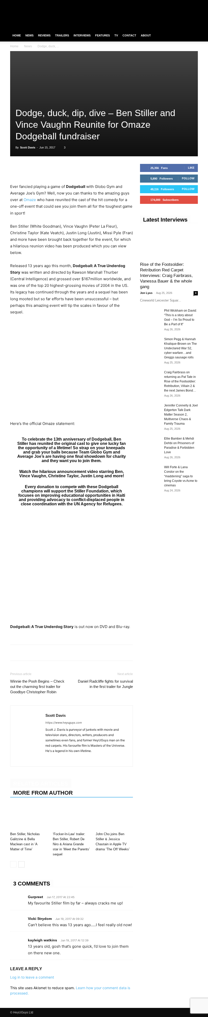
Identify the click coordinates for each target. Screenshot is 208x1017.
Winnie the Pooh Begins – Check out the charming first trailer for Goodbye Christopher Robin (37, 686)
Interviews (82, 35)
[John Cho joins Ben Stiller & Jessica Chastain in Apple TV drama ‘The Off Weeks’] (114, 817)
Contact (129, 35)
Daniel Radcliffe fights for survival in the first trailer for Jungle (105, 684)
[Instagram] (177, 3)
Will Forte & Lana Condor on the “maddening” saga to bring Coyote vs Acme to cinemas (180, 476)
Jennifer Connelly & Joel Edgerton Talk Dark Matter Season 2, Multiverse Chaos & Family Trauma (181, 414)
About (146, 35)
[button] (192, 35)
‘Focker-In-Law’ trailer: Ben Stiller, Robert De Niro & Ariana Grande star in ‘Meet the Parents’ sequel (71, 844)
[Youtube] (194, 3)
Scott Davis (27, 147)
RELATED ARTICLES (40, 784)
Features (102, 35)
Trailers (62, 35)
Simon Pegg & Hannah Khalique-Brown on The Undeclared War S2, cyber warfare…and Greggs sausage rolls (180, 348)
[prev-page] (13, 864)
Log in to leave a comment (32, 977)
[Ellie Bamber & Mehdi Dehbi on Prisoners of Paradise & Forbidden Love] (150, 443)
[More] (85, 169)
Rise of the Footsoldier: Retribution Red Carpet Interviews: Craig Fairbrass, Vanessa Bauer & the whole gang (166, 275)
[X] (185, 3)
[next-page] (21, 864)
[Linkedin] (50, 169)
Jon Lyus (146, 292)
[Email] (73, 169)
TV (116, 35)
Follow (188, 178)
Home (16, 35)
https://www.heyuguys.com (63, 722)
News (29, 35)
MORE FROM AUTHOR (43, 793)
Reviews (44, 35)
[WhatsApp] (38, 169)
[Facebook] (169, 3)
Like (191, 167)
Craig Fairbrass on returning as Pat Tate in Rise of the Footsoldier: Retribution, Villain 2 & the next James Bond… (180, 381)
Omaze (30, 199)
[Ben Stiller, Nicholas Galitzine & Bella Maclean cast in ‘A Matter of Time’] (28, 817)
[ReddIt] (62, 169)
